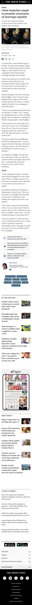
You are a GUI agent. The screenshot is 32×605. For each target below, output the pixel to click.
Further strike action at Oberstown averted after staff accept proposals (10, 305)
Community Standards (16, 595)
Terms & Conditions (16, 583)
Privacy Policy (16, 586)
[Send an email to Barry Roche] (10, 270)
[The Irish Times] (16, 2)
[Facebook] (3, 59)
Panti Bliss (25, 282)
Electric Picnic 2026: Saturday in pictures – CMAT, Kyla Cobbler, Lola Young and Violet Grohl (14, 506)
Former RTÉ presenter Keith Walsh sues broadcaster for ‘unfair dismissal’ (11, 431)
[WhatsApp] (10, 59)
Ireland (4, 7)
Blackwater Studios (10, 276)
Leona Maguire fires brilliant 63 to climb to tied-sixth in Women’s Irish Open (14, 522)
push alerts (18, 243)
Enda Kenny (24, 279)
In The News (17, 253)
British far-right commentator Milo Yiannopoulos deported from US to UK (15, 514)
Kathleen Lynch (16, 282)
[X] (6, 59)
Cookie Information (16, 589)
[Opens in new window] (9, 545)
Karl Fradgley (8, 282)
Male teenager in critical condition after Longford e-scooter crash (11, 330)
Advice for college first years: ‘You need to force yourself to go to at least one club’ (11, 357)
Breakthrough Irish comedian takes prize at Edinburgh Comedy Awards (10, 317)
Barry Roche (5, 53)
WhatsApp (10, 239)
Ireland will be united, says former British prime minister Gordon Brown (11, 444)
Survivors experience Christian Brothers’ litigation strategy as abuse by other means (16, 497)
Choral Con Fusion (21, 276)
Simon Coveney (16, 285)
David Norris (16, 279)
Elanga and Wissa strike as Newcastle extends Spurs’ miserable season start (15, 531)
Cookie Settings (16, 592)
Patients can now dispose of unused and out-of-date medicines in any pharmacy (11, 456)
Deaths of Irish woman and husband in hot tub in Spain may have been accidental (12, 469)
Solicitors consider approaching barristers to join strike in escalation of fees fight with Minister (14, 343)
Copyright (16, 598)
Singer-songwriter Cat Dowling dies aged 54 (11, 420)
